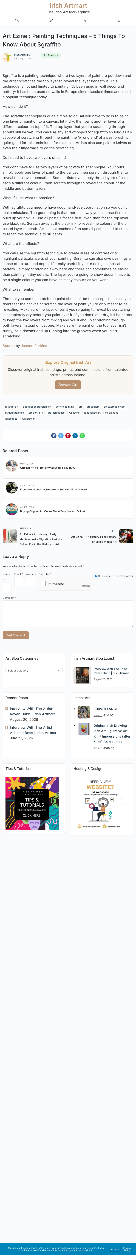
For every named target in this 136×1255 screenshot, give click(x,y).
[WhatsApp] (82, 435)
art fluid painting (14, 412)
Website (31, 574)
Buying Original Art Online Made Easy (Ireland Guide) (52, 511)
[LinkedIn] (75, 435)
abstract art (11, 406)
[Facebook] (53, 435)
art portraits (36, 412)
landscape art (92, 412)
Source (9, 346)
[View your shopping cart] (51, 20)
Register (119, 19)
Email (18, 574)
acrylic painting (65, 406)
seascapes (10, 418)
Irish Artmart (68, 5)
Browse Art (68, 385)
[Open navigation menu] (6, 7)
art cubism (93, 406)
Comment (10, 597)
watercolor (28, 418)
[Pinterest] (68, 435)
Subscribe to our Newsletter (115, 576)
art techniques (56, 412)
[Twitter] (61, 435)
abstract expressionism (37, 406)
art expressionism (114, 406)
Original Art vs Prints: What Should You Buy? (47, 467)
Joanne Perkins (34, 346)
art (80, 406)
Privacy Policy (127, 1249)
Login (85, 19)
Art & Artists (51, 55)
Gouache (74, 412)
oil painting (111, 412)
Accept (115, 1249)
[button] (17, 20)
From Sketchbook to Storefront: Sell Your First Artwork (53, 489)
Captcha (45, 574)
